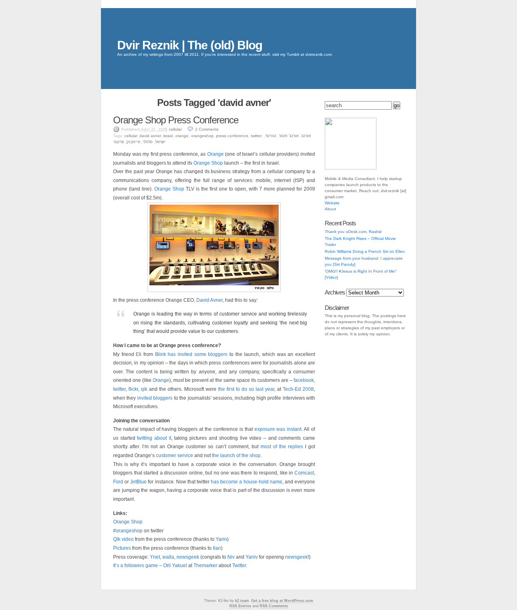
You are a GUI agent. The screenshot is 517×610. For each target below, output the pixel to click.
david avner (150, 135)
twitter (256, 135)
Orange (215, 154)
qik (144, 389)
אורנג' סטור (288, 135)
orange (182, 135)
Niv (231, 557)
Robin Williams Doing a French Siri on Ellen (365, 251)
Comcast (304, 473)
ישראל (160, 142)
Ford (118, 482)
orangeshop (202, 135)
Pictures (122, 548)
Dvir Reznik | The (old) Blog (189, 45)
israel (168, 135)
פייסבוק (133, 142)
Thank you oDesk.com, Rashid (353, 231)
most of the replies (282, 446)
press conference (232, 135)
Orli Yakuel (175, 565)
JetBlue (138, 482)
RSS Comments (274, 606)
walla (168, 557)
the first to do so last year (246, 389)
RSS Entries (240, 606)
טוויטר (270, 135)
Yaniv (252, 557)
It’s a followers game (135, 565)
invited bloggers (154, 398)
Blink (160, 354)
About (330, 209)
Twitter (239, 565)
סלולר (148, 142)
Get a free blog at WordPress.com (282, 601)
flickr (133, 389)
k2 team (242, 601)
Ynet (155, 557)
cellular (175, 129)
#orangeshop (128, 531)
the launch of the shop (236, 455)
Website (332, 203)
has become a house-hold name (246, 482)
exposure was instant (278, 429)
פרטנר (118, 142)
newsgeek (188, 557)
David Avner (209, 300)
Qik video (123, 539)
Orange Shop (208, 163)
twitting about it (154, 438)
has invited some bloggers (197, 354)
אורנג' (306, 135)
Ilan (217, 548)
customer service (174, 455)
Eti (138, 354)
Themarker (205, 565)
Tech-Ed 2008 (298, 389)
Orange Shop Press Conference (175, 119)
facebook (304, 380)
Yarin (221, 539)
